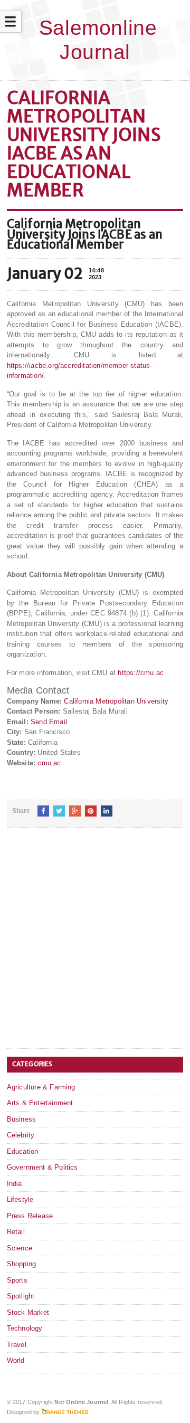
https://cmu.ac (141, 673)
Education (23, 1151)
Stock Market (28, 1312)
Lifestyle (20, 1199)
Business (21, 1119)
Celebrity (21, 1135)
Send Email (49, 722)
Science (19, 1248)
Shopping (21, 1264)
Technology (25, 1328)
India (14, 1184)
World (16, 1360)
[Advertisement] (95, 946)
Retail (16, 1232)
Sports (17, 1280)
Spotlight (21, 1296)
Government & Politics (42, 1167)
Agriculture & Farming (41, 1087)
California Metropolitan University (116, 701)
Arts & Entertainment (40, 1103)
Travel (16, 1345)
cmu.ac (49, 763)
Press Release (30, 1216)
